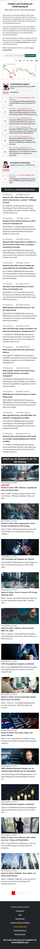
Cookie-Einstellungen (22, 42)
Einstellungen (9, 55)
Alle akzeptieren (30, 55)
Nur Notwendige (19, 55)
